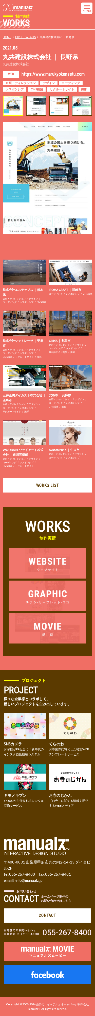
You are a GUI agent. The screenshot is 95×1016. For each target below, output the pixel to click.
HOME (7, 37)
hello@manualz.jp (28, 880)
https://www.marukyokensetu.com (53, 74)
